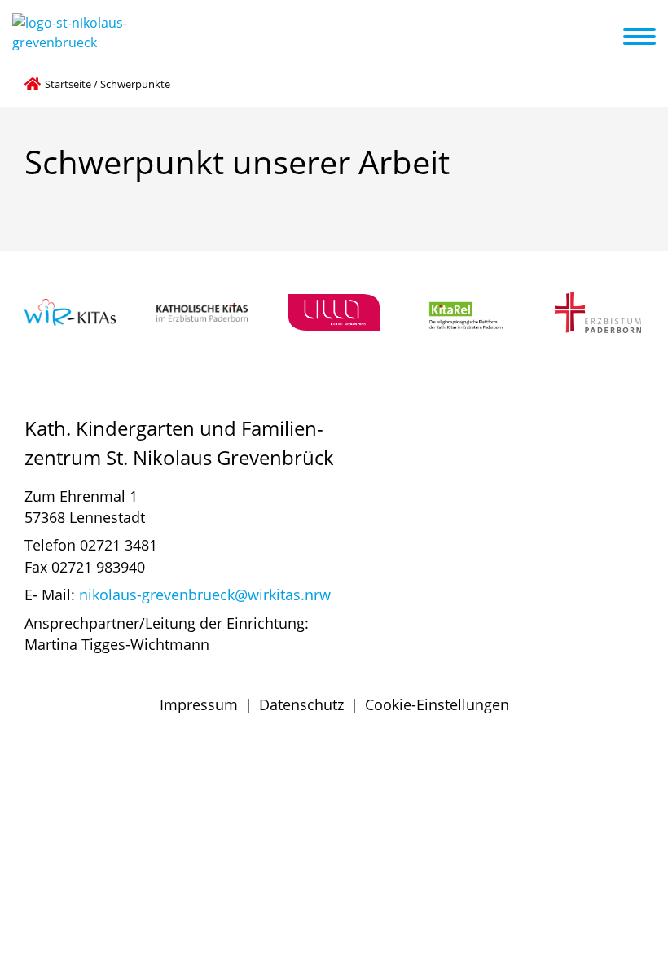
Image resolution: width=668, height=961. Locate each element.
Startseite (68, 84)
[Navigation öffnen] (649, 36)
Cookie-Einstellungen (437, 704)
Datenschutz (301, 704)
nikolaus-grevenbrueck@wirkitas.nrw (205, 594)
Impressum (199, 704)
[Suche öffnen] (608, 39)
